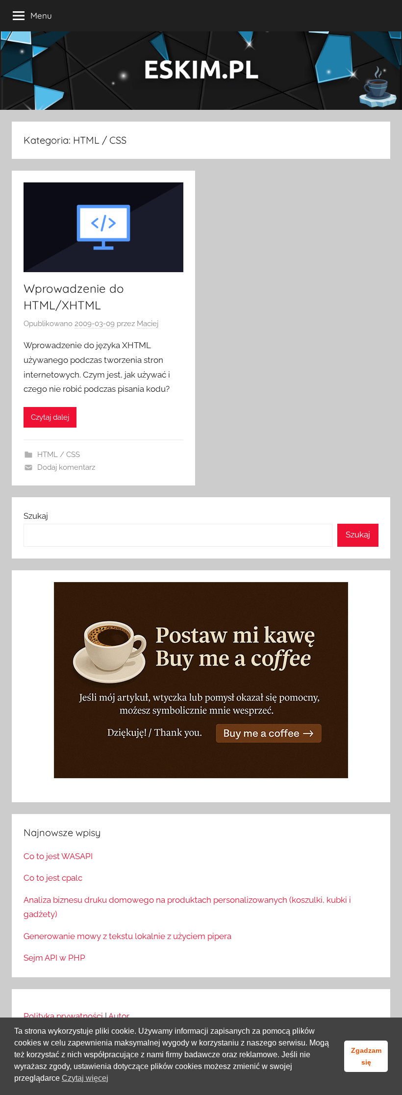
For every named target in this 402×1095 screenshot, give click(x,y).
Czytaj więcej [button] (85, 1078)
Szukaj (36, 516)
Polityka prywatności (63, 1016)
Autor (118, 1016)
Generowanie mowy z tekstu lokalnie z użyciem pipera (127, 936)
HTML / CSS (58, 454)
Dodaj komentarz (66, 467)
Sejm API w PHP (54, 958)
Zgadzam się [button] (366, 1056)
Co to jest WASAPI (58, 856)
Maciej (147, 323)
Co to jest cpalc (53, 878)
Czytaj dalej (50, 417)
